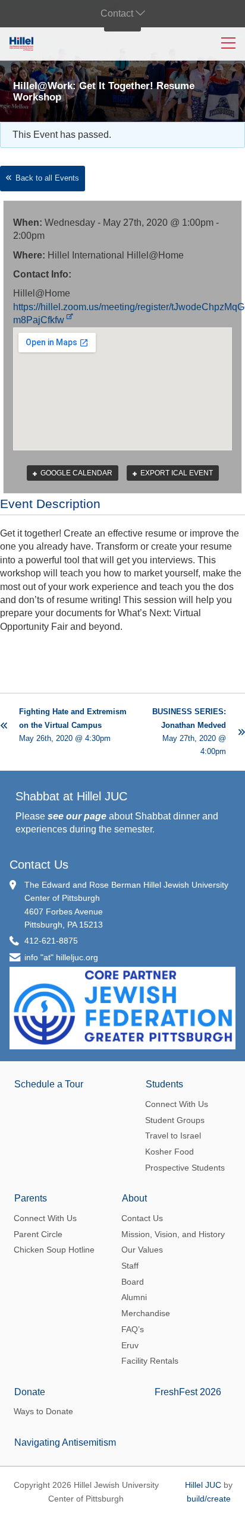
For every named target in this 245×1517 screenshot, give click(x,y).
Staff (130, 1265)
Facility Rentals (149, 1360)
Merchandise (145, 1313)
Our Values (142, 1249)
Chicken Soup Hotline (54, 1249)
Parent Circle (38, 1234)
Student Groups (175, 1120)
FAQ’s (132, 1329)
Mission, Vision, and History (173, 1234)
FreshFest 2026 (188, 1392)
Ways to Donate (43, 1411)
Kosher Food (169, 1151)
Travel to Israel (173, 1135)
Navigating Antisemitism (65, 1442)
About (134, 1198)
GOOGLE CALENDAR (75, 473)
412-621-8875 (51, 940)
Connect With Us (176, 1104)
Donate (29, 1392)
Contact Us (39, 864)
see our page (77, 816)
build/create (209, 1498)
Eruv (130, 1345)
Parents (30, 1198)
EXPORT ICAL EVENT (176, 473)
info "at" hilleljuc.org (61, 957)
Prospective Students (185, 1167)
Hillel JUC (203, 1485)
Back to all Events (47, 178)
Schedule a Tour (48, 1084)
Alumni (134, 1297)
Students (164, 1084)
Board (132, 1281)
